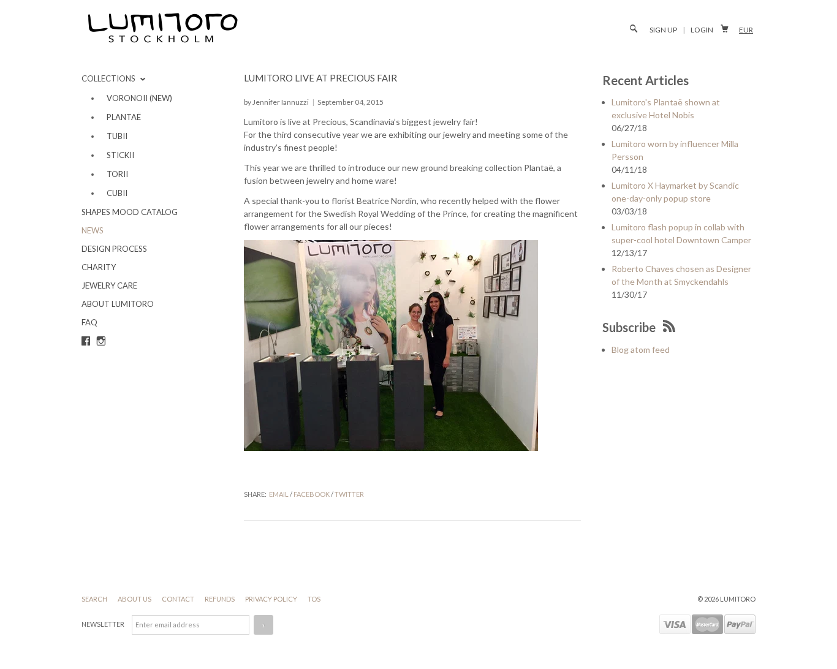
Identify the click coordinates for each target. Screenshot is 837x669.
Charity (98, 267)
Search (94, 599)
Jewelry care (109, 285)
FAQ (89, 322)
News (92, 230)
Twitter (349, 494)
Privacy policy (271, 599)
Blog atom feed (641, 349)
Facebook (312, 494)
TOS (314, 599)
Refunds (220, 599)
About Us (135, 599)
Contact (178, 599)
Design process (114, 249)
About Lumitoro (117, 304)
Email (279, 494)
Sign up (663, 29)
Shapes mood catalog (129, 212)
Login (702, 29)
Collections (109, 78)
